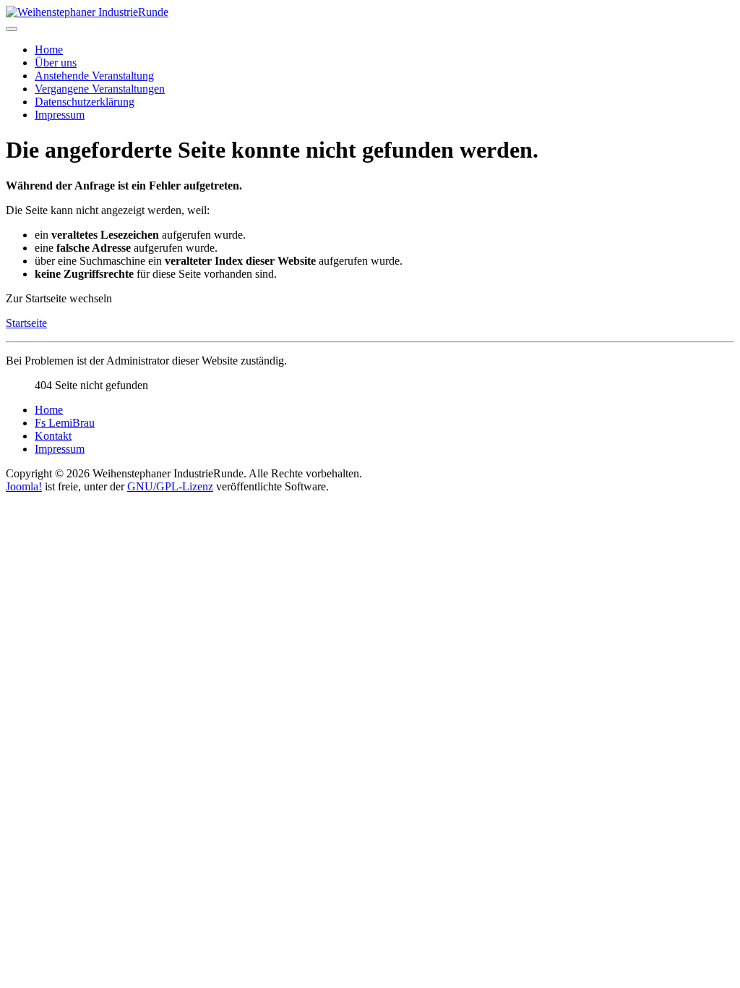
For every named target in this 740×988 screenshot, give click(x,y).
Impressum (60, 114)
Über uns (56, 62)
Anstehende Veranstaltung (94, 75)
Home (49, 49)
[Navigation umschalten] (11, 29)
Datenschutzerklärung (84, 101)
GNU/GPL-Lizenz (170, 486)
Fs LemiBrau (65, 423)
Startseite (26, 323)
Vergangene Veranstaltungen (100, 88)
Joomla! (24, 486)
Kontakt (53, 436)
